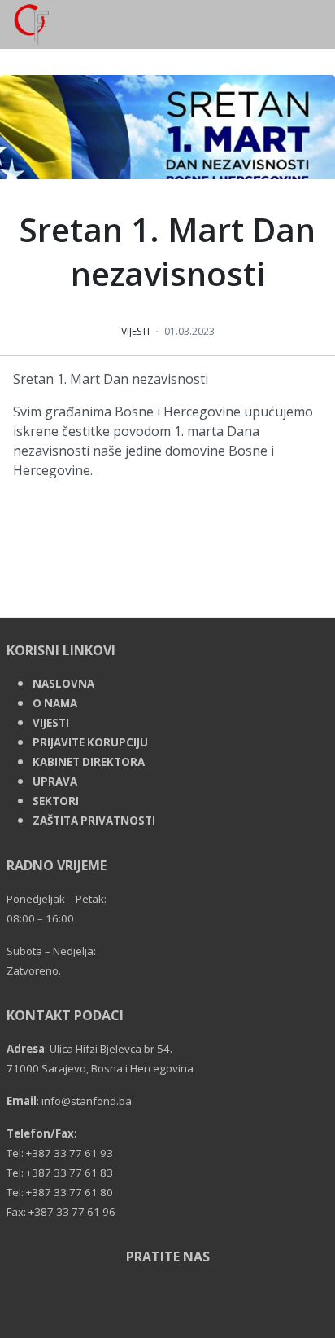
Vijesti (135, 331)
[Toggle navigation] (328, 24)
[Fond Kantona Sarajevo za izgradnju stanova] (24, 23)
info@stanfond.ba (86, 1101)
